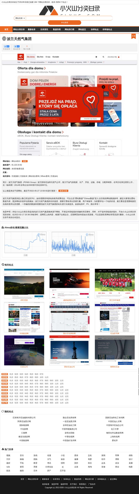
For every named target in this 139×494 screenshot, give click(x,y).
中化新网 (24, 429)
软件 (103, 459)
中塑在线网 (69, 437)
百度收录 (23, 176)
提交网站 (113, 479)
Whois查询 (45, 176)
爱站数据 (79, 198)
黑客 (35, 467)
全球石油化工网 (69, 425)
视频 (8, 455)
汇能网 (24, 433)
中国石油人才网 (114, 421)
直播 (131, 463)
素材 (8, 463)
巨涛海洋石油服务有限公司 (24, 417)
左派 (76, 467)
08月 (31, 377)
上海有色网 (115, 437)
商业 (117, 467)
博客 (117, 459)
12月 (62, 384)
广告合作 (91, 484)
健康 (76, 459)
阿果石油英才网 (24, 421)
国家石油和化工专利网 (114, 417)
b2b (8, 467)
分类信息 (49, 467)
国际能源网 (24, 425)
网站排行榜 (69, 29)
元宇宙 (63, 471)
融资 (22, 471)
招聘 (63, 463)
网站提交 (82, 29)
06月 (36, 374)
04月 (26, 374)
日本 (35, 471)
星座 (76, 455)
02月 (16, 374)
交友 (90, 455)
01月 (11, 374)
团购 (35, 459)
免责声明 (55, 484)
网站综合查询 (34, 176)
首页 (6, 29)
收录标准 (45, 484)
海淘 (90, 467)
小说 (63, 455)
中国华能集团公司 (69, 429)
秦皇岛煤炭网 (24, 437)
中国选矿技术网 (69, 440)
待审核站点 (107, 29)
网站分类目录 (19, 29)
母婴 (90, 459)
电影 (131, 467)
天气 (49, 459)
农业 (117, 463)
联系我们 (82, 484)
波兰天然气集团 (19, 39)
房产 (49, 471)
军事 (117, 455)
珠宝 (90, 463)
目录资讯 (44, 29)
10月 (41, 377)
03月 (21, 374)
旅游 (63, 459)
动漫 (49, 455)
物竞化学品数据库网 (114, 433)
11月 (46, 377)
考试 (49, 463)
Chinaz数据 (89, 198)
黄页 (22, 467)
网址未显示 (16, 161)
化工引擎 (115, 429)
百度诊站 (54, 176)
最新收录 (31, 29)
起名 (103, 463)
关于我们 (73, 484)
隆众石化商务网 (69, 417)
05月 (31, 374)
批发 (8, 471)
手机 (22, 463)
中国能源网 (24, 440)
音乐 (22, 455)
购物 (22, 459)
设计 (131, 459)
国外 (76, 463)
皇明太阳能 (69, 433)
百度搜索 (15, 176)
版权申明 (64, 484)
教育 (35, 463)
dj (62, 467)
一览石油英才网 (69, 421)
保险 (131, 455)
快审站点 (95, 29)
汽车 (8, 459)
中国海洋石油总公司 (114, 425)
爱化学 (115, 440)
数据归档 (57, 29)
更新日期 (63, 191)
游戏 (35, 455)
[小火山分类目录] (69, 10)
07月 (41, 374)
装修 (103, 467)
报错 (24, 161)
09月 (36, 377)
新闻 (103, 455)
